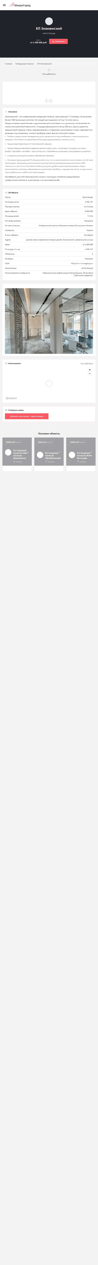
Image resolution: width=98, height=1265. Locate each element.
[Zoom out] (90, 373)
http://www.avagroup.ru (82, 263)
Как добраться (87, 363)
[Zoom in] (90, 370)
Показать (89, 259)
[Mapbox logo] (11, 398)
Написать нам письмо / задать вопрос (26, 416)
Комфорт (88, 235)
